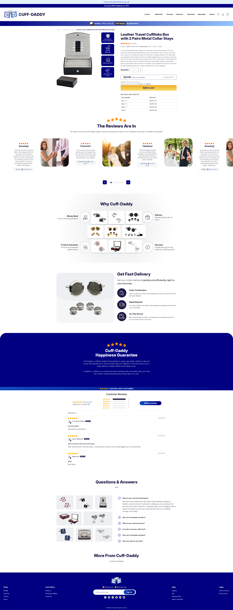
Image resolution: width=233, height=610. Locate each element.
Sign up (129, 592)
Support (174, 590)
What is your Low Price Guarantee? (135, 498)
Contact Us (48, 596)
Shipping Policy (176, 596)
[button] (148, 14)
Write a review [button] (150, 403)
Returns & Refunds (177, 599)
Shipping (123, 82)
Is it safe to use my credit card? (134, 529)
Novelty (6, 590)
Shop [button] (6, 587)
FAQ (173, 593)
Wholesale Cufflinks (51, 593)
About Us (48, 590)
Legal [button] (221, 587)
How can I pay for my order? (133, 541)
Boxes (5, 599)
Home (58, 29)
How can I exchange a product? (134, 517)
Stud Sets (6, 593)
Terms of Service (224, 590)
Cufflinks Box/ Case (68, 29)
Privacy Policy (223, 593)
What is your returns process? (134, 523)
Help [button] (174, 587)
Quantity (125, 70)
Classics (6, 596)
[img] (73, 418)
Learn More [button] (50, 587)
